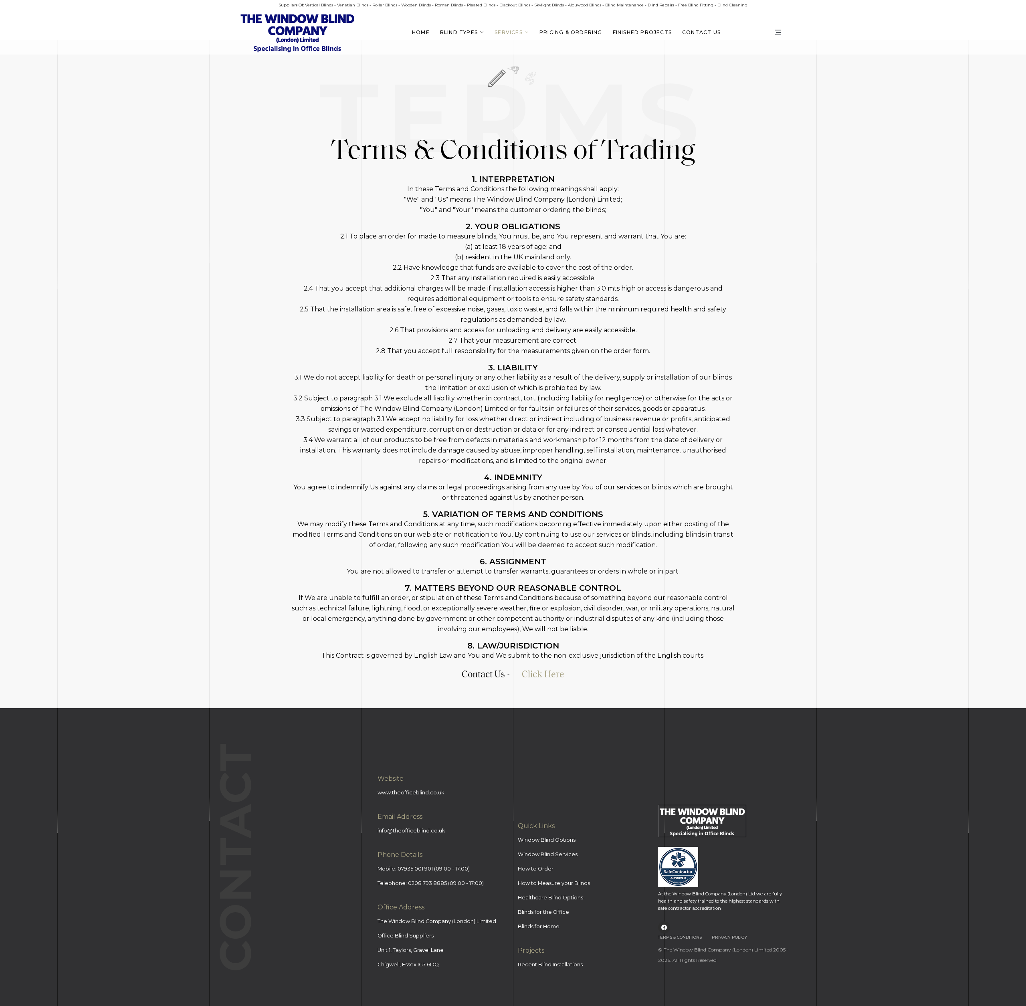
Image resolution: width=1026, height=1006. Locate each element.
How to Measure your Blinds (554, 883)
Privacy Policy (729, 937)
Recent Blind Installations (550, 965)
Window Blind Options (547, 840)
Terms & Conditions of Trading (513, 148)
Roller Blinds (384, 5)
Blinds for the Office (543, 912)
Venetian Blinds (352, 5)
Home (421, 32)
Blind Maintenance (624, 5)
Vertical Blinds (319, 5)
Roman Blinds (449, 5)
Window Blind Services (548, 854)
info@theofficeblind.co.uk (411, 831)
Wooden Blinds (416, 5)
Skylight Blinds (549, 5)
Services (509, 32)
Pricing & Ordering (570, 32)
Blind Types (459, 32)
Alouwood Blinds (584, 5)
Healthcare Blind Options (550, 898)
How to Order (535, 869)
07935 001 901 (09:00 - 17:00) (434, 869)
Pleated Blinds (481, 5)
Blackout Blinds (514, 5)
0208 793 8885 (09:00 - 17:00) (446, 883)
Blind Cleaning (732, 5)
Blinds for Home (538, 926)
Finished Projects (642, 32)
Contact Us (701, 32)
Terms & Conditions (680, 937)
